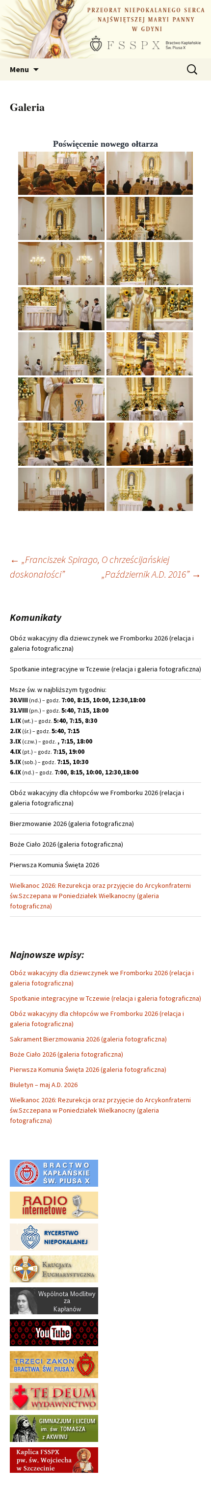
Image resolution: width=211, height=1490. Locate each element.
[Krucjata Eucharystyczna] (54, 1268)
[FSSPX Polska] (54, 1332)
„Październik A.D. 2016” (151, 574)
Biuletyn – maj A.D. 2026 (44, 1084)
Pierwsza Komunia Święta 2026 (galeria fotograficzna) (88, 1069)
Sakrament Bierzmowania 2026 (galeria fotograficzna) (88, 1039)
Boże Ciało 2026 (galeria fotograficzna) (66, 1054)
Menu (19, 69)
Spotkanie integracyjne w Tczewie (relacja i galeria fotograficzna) (105, 998)
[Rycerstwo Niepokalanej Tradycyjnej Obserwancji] (54, 1236)
